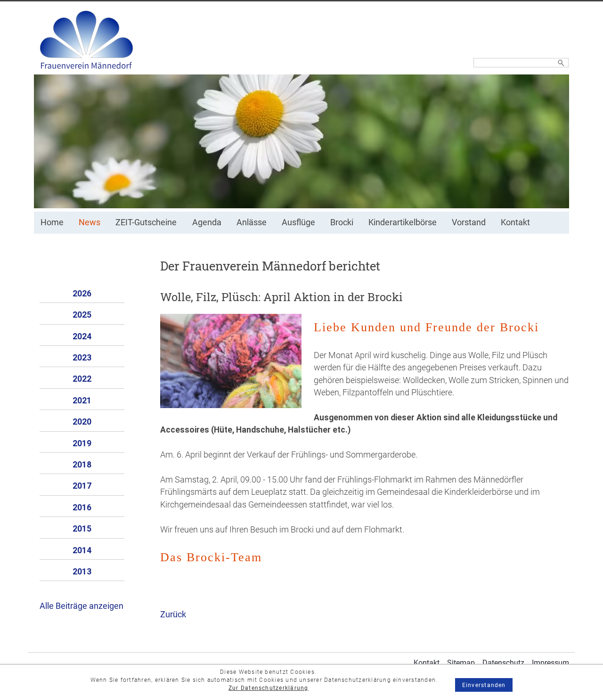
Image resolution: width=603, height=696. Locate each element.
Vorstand (469, 222)
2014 (82, 550)
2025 (82, 314)
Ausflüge (298, 222)
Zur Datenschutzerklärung (268, 688)
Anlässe (251, 222)
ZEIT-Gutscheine (146, 222)
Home (52, 222)
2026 (82, 293)
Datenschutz (503, 662)
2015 (82, 528)
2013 (82, 571)
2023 (82, 357)
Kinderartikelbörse (402, 222)
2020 (82, 421)
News (89, 222)
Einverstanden (484, 685)
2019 (82, 443)
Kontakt (515, 222)
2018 (82, 464)
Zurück (173, 614)
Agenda (206, 222)
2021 (82, 400)
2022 (82, 379)
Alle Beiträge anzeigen (81, 606)
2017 (82, 486)
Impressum (550, 662)
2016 (82, 507)
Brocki (341, 222)
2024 (82, 336)
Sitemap (461, 662)
